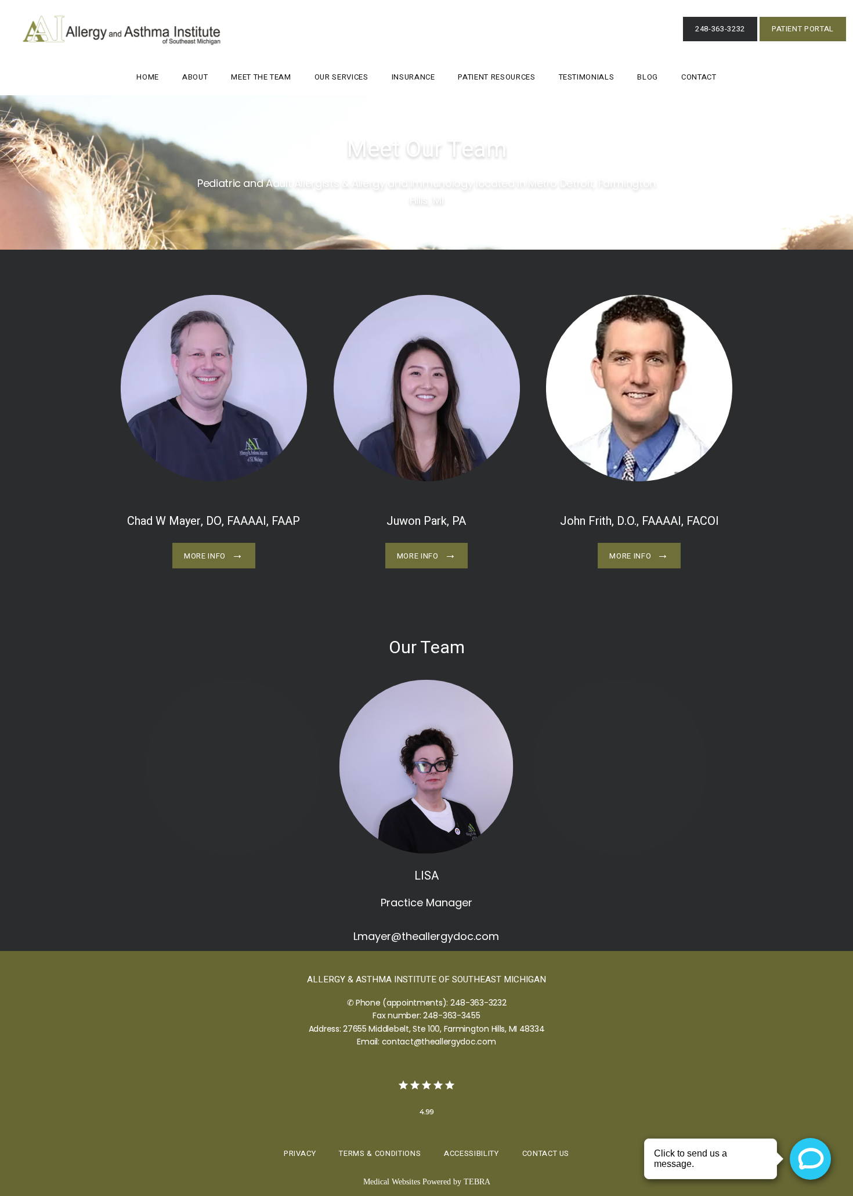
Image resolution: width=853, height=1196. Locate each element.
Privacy (300, 1153)
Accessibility (471, 1153)
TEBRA (477, 1181)
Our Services (341, 76)
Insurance (413, 76)
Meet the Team (261, 76)
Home (147, 76)
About (195, 76)
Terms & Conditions (380, 1153)
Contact (699, 76)
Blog (647, 76)
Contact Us (546, 1153)
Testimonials (587, 76)
